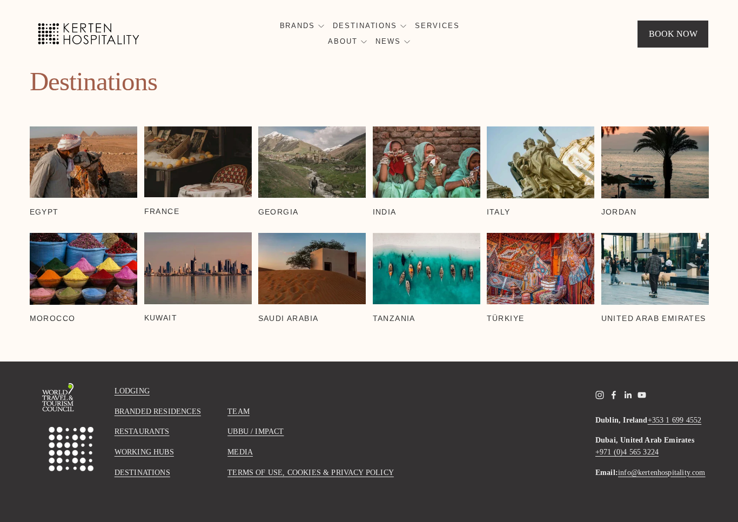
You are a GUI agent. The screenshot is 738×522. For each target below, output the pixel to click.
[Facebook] (613, 395)
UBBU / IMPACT (255, 431)
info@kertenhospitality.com (662, 472)
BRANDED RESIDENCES (158, 411)
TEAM (238, 411)
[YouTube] (642, 395)
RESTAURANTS (142, 431)
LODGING (132, 390)
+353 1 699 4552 (675, 420)
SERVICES (437, 26)
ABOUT (343, 41)
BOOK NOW (673, 33)
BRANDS (298, 26)
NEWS (388, 41)
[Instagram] (599, 395)
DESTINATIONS (365, 26)
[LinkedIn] (627, 395)
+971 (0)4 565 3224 (627, 451)
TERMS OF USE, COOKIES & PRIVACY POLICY (310, 472)
